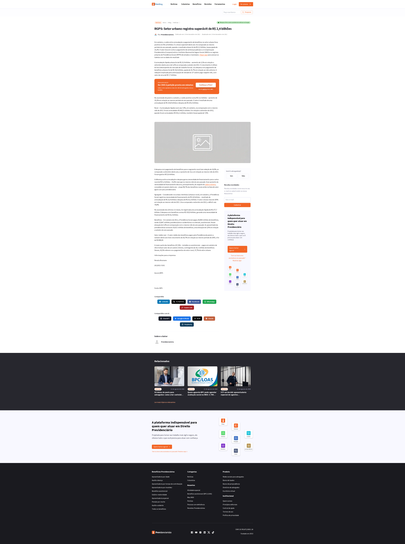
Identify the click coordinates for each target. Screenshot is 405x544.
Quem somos (227, 501)
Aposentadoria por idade (160, 477)
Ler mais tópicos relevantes (164, 402)
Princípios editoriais (230, 505)
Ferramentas (220, 4)
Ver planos (244, 4)
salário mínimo (210, 184)
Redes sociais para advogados (233, 477)
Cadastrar (237, 205)
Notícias (174, 4)
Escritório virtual (229, 491)
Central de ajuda (228, 508)
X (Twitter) (180, 302)
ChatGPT (166, 318)
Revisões (208, 4)
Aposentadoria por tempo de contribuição (167, 484)
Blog (169, 23)
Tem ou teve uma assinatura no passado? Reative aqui (237, 258)
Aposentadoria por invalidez (162, 487)
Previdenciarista (167, 34)
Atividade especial (193, 490)
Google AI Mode (183, 318)
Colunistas (185, 4)
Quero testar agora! (234, 249)
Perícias (190, 501)
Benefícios (197, 4)
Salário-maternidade (159, 495)
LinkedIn (165, 302)
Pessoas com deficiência (196, 505)
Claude (210, 318)
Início (164, 23)
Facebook (195, 302)
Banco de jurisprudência (231, 484)
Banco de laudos (228, 480)
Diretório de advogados (231, 487)
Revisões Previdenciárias (196, 508)
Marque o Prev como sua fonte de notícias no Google (234, 22)
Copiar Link (188, 307)
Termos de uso (228, 512)
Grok (198, 318)
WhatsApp (211, 302)
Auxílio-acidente (158, 505)
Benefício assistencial (159, 491)
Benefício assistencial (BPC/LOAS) (199, 494)
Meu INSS (190, 497)
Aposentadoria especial (160, 498)
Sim (231, 176)
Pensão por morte (158, 502)
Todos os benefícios (159, 509)
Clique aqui (203, 55)
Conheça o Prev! (205, 85)
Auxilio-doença (157, 480)
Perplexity (188, 324)
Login (234, 4)
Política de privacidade (231, 515)
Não (243, 176)
